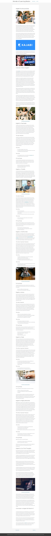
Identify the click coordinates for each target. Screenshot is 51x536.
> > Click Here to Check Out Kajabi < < (25, 121)
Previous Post (17, 530)
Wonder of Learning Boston (21, 1)
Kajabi (26, 522)
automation (31, 155)
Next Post (34, 530)
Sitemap (19, 534)
